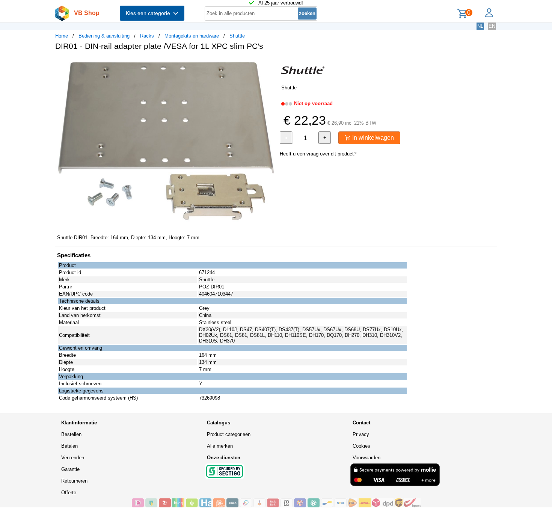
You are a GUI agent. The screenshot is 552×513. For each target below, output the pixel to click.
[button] (269, 64)
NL (480, 26)
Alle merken (220, 446)
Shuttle (237, 36)
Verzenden (72, 457)
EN (492, 26)
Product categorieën (228, 434)
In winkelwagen (372, 137)
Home (61, 36)
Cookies (361, 446)
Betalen (69, 446)
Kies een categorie (149, 13)
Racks (147, 36)
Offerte (68, 492)
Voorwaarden (366, 457)
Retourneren (74, 481)
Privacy (361, 434)
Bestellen (71, 434)
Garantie (70, 469)
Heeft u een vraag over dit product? (318, 154)
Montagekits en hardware (191, 36)
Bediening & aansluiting (104, 36)
